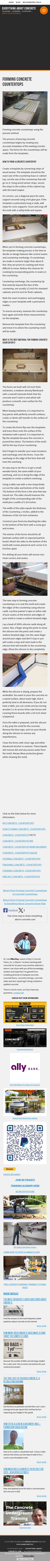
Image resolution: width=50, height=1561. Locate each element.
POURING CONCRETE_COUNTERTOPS (21, 858)
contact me (18, 993)
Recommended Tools (32, 2)
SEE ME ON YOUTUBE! (25, 1191)
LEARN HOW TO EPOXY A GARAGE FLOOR (21, 1252)
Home (11, 2)
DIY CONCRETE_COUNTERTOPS (18, 823)
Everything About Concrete (19, 8)
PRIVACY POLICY (31, 1542)
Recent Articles (10, 1293)
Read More (42, 1326)
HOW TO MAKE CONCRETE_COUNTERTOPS (24, 829)
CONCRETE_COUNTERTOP (16, 835)
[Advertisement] (25, 42)
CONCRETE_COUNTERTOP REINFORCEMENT (25, 847)
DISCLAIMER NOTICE (25, 1544)
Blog (18, 2)
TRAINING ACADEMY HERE (25, 1186)
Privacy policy (28, 1556)
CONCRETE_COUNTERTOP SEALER (20, 852)
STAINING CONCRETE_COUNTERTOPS (22, 870)
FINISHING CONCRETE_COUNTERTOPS (22, 864)
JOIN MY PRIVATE (25, 1180)
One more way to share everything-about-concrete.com (25, 917)
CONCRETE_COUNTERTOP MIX (18, 841)
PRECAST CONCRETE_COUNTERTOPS (21, 876)
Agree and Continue (25, 1559)
